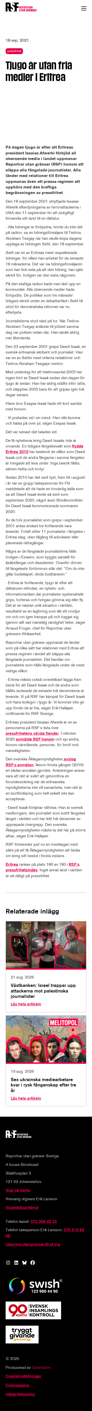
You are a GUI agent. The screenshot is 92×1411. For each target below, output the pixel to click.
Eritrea (12, 864)
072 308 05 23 (44, 1221)
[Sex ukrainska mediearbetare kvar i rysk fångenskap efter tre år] (46, 1061)
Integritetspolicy (20, 1394)
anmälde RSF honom (35, 739)
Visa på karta (18, 1190)
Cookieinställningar (23, 1376)
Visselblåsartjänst (22, 1207)
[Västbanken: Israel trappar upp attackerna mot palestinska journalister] (46, 966)
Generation (41, 1367)
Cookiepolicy (17, 1385)
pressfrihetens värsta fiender (32, 733)
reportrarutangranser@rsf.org (33, 1244)
